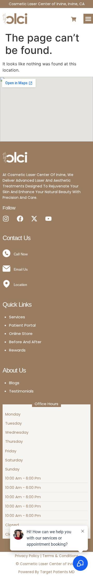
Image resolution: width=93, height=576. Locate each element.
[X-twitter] (34, 218)
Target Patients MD (57, 571)
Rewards (17, 350)
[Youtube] (48, 218)
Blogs (14, 382)
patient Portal (22, 325)
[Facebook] (20, 218)
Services (17, 317)
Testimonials (21, 391)
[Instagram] (6, 218)
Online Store (21, 333)
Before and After (25, 342)
